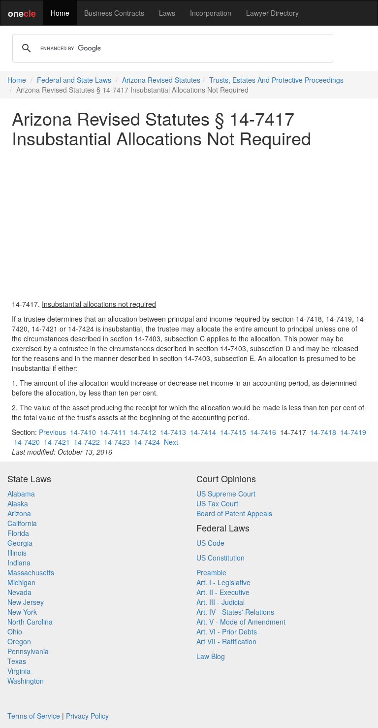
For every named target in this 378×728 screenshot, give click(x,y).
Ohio (14, 631)
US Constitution (220, 558)
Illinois (17, 553)
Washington (25, 681)
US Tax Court (217, 503)
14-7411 (113, 432)
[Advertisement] (189, 223)
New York (22, 612)
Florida (18, 533)
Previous (52, 432)
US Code (210, 543)
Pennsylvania (28, 651)
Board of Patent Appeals (234, 513)
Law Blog (210, 656)
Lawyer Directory (272, 13)
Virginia (19, 671)
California (22, 523)
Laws (167, 13)
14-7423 (117, 442)
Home (60, 13)
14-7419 (353, 432)
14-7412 (143, 432)
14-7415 (233, 432)
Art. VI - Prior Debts (226, 631)
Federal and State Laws (74, 80)
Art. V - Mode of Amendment (240, 622)
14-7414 (203, 432)
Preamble (211, 572)
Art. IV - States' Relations (235, 612)
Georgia (19, 543)
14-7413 (173, 432)
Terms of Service (33, 716)
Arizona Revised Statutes (161, 80)
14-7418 (323, 432)
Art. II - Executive (223, 592)
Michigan (21, 582)
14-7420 (27, 442)
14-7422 (87, 442)
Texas (16, 661)
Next (171, 442)
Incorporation (210, 13)
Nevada (19, 592)
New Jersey (25, 602)
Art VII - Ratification (226, 641)
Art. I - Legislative (223, 582)
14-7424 (147, 442)
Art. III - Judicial (220, 602)
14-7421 (57, 442)
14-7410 (83, 432)
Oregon (19, 641)
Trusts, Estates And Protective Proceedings (276, 80)
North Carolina (30, 622)
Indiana (19, 562)
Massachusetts (30, 572)
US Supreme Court (225, 493)
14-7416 (263, 432)
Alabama (21, 493)
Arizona (19, 513)
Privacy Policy (87, 716)
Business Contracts (114, 13)
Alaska (17, 503)
